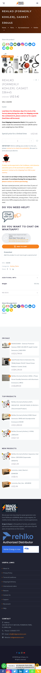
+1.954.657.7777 (15, 631)
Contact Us (6, 595)
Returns (5, 591)
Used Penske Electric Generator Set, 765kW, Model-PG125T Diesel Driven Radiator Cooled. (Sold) (23, 363)
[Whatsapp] (7, 48)
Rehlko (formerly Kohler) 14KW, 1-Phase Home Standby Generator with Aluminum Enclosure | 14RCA (24, 379)
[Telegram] (4, 48)
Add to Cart (20, 246)
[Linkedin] (30, 44)
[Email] (15, 44)
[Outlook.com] (11, 44)
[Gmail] (7, 44)
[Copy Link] (11, 48)
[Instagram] (22, 44)
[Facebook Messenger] (33, 44)
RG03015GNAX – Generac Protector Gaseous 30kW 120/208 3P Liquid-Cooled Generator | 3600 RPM (24, 347)
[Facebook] (18, 44)
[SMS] (4, 44)
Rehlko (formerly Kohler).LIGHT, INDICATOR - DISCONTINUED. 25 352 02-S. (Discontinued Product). (25, 405)
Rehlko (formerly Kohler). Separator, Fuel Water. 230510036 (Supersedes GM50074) (24, 457)
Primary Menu (37, 3)
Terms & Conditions (9, 577)
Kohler (12, 266)
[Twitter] (26, 44)
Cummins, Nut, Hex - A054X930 (21, 483)
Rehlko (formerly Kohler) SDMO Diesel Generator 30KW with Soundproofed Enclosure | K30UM (23, 418)
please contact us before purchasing (14, 181)
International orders (10, 586)
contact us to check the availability (18, 148)
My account (7, 604)
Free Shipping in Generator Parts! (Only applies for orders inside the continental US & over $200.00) (20, 667)
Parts (17, 266)
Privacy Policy (7, 573)
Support (6, 599)
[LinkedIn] (13, 269)
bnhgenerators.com (17, 637)
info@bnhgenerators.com (17, 634)
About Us (6, 568)
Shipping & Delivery (9, 582)
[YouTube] (24, 653)
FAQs (4, 608)
